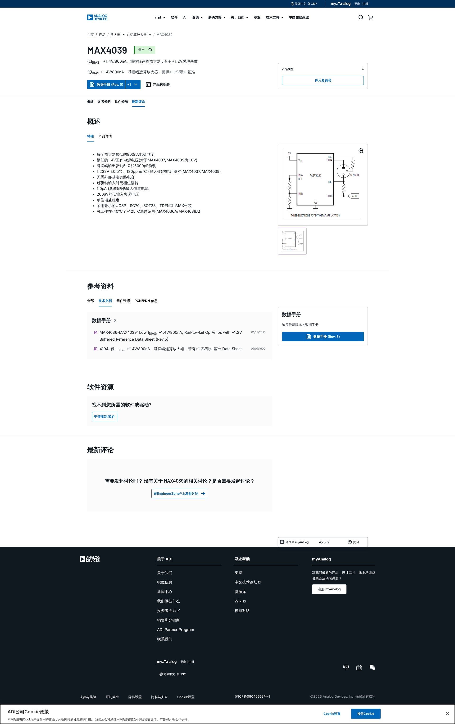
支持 (238, 572)
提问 (356, 542)
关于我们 (164, 572)
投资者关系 (166, 610)
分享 (327, 542)
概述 (90, 101)
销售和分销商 (168, 620)
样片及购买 (323, 80)
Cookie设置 (186, 697)
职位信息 (164, 582)
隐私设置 (135, 697)
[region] (227, 714)
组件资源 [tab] (123, 301)
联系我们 (164, 639)
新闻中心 (164, 591)
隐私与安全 (159, 697)
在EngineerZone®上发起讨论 (176, 493)
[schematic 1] (292, 241)
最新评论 (138, 101)
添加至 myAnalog (297, 542)
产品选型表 (161, 84)
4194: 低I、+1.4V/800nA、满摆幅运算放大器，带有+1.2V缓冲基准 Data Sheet (171, 349)
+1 (129, 84)
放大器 (115, 35)
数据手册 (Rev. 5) (110, 84)
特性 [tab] (90, 136)
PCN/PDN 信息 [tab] (146, 301)
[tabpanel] (179, 183)
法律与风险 (88, 697)
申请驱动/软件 (104, 416)
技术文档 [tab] (105, 301)
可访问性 (112, 697)
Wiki (238, 601)
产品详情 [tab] (105, 136)
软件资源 (121, 101)
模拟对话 (242, 610)
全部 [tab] (90, 301)
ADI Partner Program (175, 629)
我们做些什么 (168, 601)
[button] (123, 34)
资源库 (240, 591)
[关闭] (447, 713)
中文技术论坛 (246, 582)
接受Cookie (365, 713)
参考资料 (104, 101)
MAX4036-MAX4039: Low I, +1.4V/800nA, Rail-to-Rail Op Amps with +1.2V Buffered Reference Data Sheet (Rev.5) (171, 336)
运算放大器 (138, 35)
